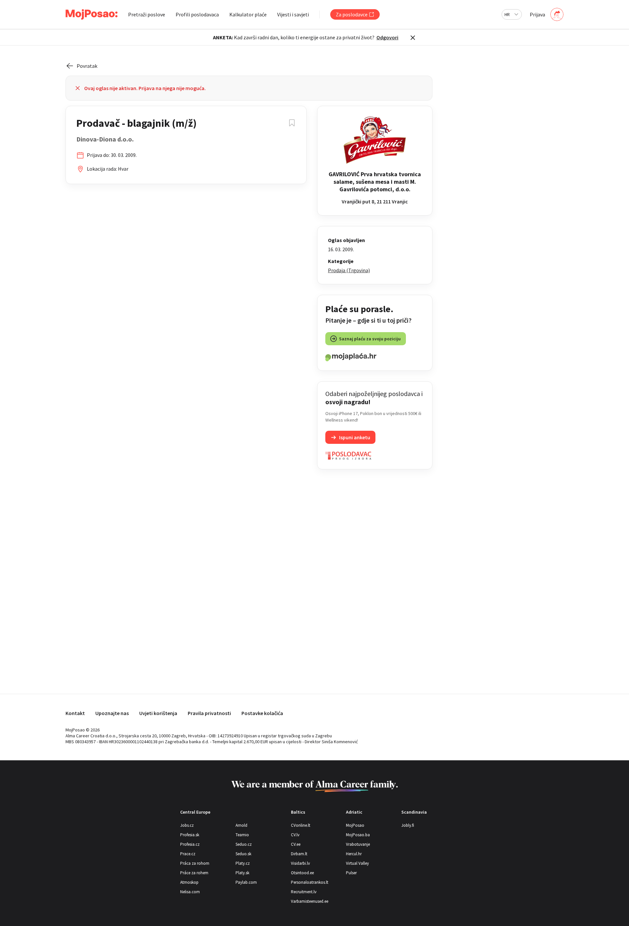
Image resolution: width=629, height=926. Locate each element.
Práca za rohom (194, 863)
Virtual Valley (357, 863)
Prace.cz (187, 854)
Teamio (242, 835)
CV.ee (295, 844)
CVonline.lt (300, 825)
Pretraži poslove (146, 14)
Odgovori (387, 37)
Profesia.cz (190, 844)
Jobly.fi (407, 825)
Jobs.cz (187, 825)
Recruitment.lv (303, 892)
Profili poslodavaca (197, 14)
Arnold (241, 825)
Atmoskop (189, 882)
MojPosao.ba (358, 835)
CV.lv (295, 835)
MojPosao (355, 825)
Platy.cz (243, 863)
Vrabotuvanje (358, 844)
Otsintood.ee (302, 873)
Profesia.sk (189, 835)
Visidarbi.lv (300, 863)
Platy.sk (242, 873)
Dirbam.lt (299, 854)
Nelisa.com (190, 892)
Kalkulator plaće (248, 14)
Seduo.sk (243, 854)
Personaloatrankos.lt (309, 882)
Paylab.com (246, 882)
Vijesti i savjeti (293, 14)
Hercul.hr (354, 854)
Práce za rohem (194, 873)
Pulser (351, 873)
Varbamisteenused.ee (309, 901)
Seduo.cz (244, 844)
